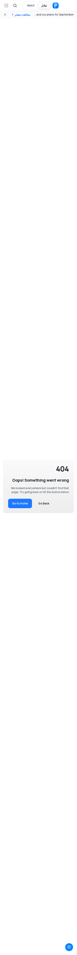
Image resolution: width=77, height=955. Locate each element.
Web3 (31, 5)
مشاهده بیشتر (22, 14)
